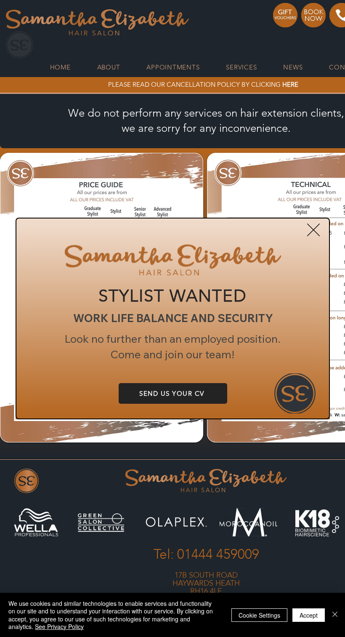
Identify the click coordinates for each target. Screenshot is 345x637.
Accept (309, 615)
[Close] (335, 615)
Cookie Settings (259, 615)
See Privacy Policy (59, 626)
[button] (313, 230)
